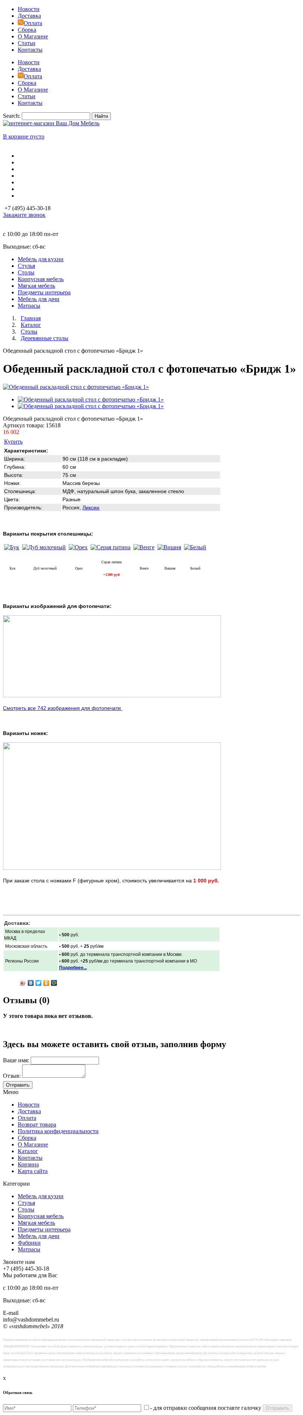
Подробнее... (73, 967)
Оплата (33, 23)
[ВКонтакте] (31, 983)
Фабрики (29, 1243)
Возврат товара (37, 1124)
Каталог (28, 1151)
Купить (13, 441)
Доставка (29, 16)
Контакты (30, 50)
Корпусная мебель (41, 1216)
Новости (29, 9)
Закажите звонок (24, 215)
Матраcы (29, 1249)
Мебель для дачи (38, 1236)
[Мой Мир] (54, 983)
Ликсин (90, 507)
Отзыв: (12, 1076)
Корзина (28, 1164)
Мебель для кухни (41, 1196)
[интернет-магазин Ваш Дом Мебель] (51, 123)
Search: (11, 116)
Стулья (26, 1203)
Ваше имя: (16, 1060)
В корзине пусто (23, 136)
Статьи (26, 43)
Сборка (27, 30)
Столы (26, 1209)
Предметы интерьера (44, 1229)
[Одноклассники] (46, 983)
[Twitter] (38, 983)
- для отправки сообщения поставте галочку (205, 1408)
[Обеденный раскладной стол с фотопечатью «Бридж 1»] (76, 387)
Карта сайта (33, 1171)
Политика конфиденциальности (58, 1131)
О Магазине (33, 36)
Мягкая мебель (36, 1223)
